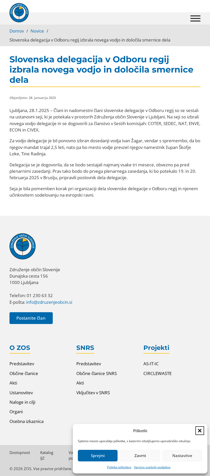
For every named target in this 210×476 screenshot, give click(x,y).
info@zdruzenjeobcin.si (49, 302)
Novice (37, 31)
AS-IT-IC (151, 364)
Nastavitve (182, 455)
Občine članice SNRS (96, 373)
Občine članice (23, 373)
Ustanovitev (21, 393)
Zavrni (140, 455)
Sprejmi (98, 455)
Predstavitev (21, 364)
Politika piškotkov (119, 467)
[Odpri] (195, 18)
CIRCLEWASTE (157, 373)
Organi (16, 411)
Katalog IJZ (46, 455)
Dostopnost (19, 452)
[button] (199, 430)
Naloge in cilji (22, 402)
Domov (16, 31)
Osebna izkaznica (26, 421)
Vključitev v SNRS (93, 393)
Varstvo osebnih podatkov (152, 467)
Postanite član (31, 318)
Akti (13, 383)
